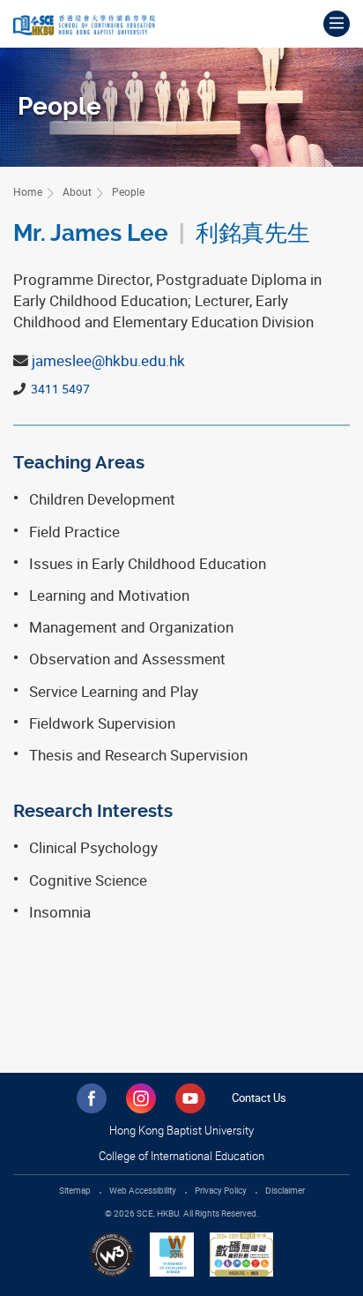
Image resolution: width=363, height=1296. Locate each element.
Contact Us (259, 1097)
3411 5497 (59, 388)
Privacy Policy (221, 1190)
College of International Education (181, 1156)
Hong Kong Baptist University (181, 1130)
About (77, 191)
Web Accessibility (142, 1190)
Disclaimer (285, 1190)
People (128, 191)
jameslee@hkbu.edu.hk (108, 360)
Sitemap (75, 1190)
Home (27, 191)
